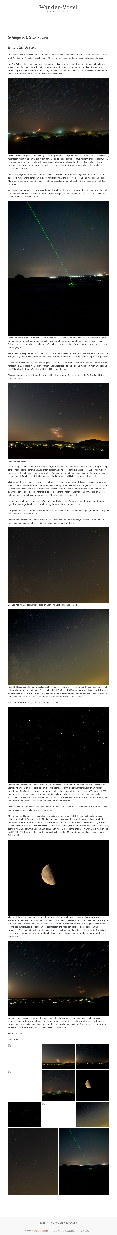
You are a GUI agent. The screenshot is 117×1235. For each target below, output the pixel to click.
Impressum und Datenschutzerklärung (58, 1223)
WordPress (87, 1231)
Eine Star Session (22, 47)
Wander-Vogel (58, 7)
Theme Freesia (64, 1231)
